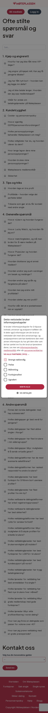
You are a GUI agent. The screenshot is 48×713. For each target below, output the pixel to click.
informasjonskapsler (29, 347)
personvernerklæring (33, 350)
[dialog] (24, 356)
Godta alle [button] (25, 387)
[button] (24, 354)
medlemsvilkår (10, 350)
